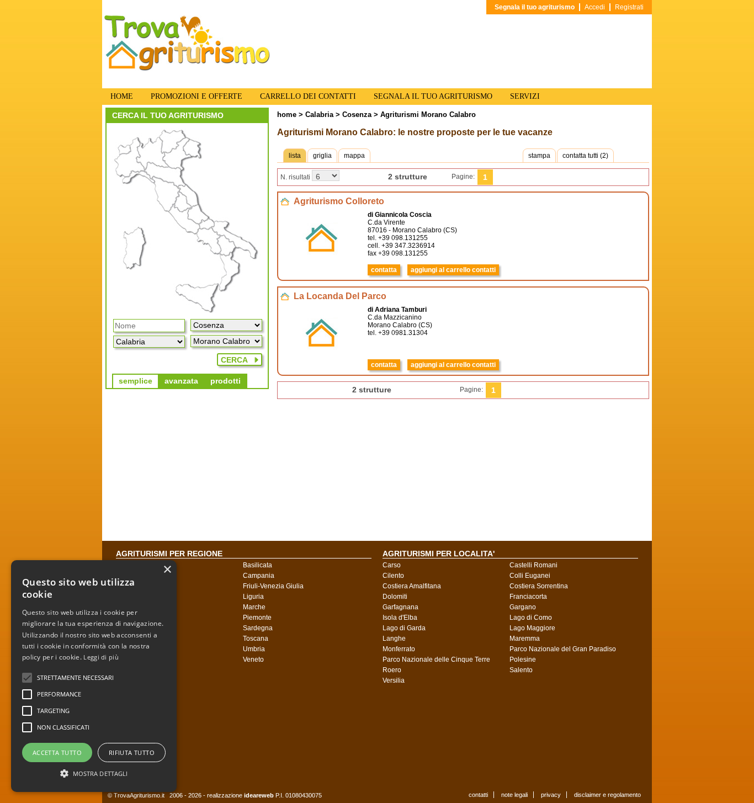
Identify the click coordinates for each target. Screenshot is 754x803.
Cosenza (355, 114)
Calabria (319, 114)
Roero (392, 670)
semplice (135, 380)
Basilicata (257, 565)
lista (295, 155)
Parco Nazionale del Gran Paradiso (562, 649)
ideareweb (259, 795)
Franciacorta (528, 596)
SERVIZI (525, 96)
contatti (478, 794)
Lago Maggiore (532, 628)
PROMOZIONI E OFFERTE (196, 96)
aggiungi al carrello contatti (453, 270)
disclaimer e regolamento (607, 794)
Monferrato (399, 649)
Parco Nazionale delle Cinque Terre (436, 659)
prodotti (225, 380)
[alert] (94, 676)
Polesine (522, 659)
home (286, 114)
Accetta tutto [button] (57, 752)
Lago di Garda (404, 628)
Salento (521, 670)
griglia (322, 155)
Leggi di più (101, 657)
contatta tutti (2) (585, 155)
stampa (539, 155)
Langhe (394, 638)
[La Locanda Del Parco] (321, 359)
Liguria (253, 596)
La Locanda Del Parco (340, 296)
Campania (258, 575)
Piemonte (257, 617)
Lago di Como (530, 617)
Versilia (394, 680)
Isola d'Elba (400, 617)
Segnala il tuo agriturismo (535, 7)
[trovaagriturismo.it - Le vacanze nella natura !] (187, 68)
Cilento (393, 575)
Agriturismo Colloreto (339, 201)
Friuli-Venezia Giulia (273, 586)
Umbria (254, 649)
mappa (354, 155)
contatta (384, 270)
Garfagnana (400, 607)
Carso (392, 565)
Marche (254, 607)
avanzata (181, 380)
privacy (551, 794)
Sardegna (258, 628)
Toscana (255, 638)
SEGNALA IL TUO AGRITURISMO (433, 96)
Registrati (629, 7)
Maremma (524, 638)
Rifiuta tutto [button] (132, 752)
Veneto (253, 659)
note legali (514, 794)
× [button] (167, 570)
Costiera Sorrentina (538, 586)
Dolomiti (395, 596)
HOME (121, 96)
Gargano (522, 607)
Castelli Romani (533, 565)
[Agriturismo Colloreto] (321, 264)
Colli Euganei (529, 575)
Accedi (595, 7)
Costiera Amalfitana (412, 586)
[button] (75, 678)
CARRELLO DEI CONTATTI (308, 96)
